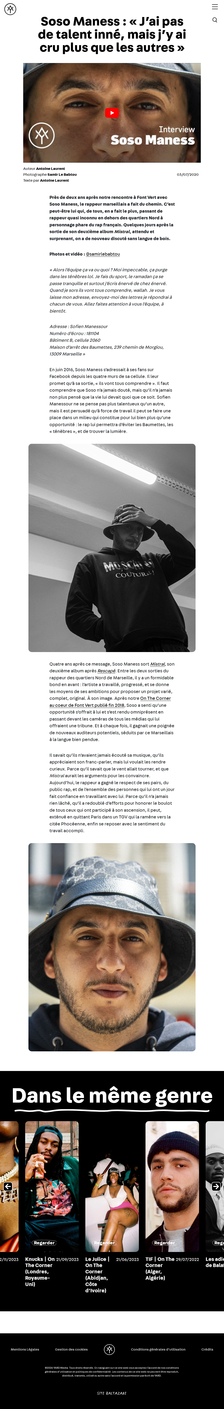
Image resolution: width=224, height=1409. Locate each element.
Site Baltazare (111, 1392)
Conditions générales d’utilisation (158, 1349)
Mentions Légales (25, 1349)
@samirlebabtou (103, 254)
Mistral (157, 664)
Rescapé (106, 671)
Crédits (207, 1349)
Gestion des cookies (71, 1349)
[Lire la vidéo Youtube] (112, 113)
